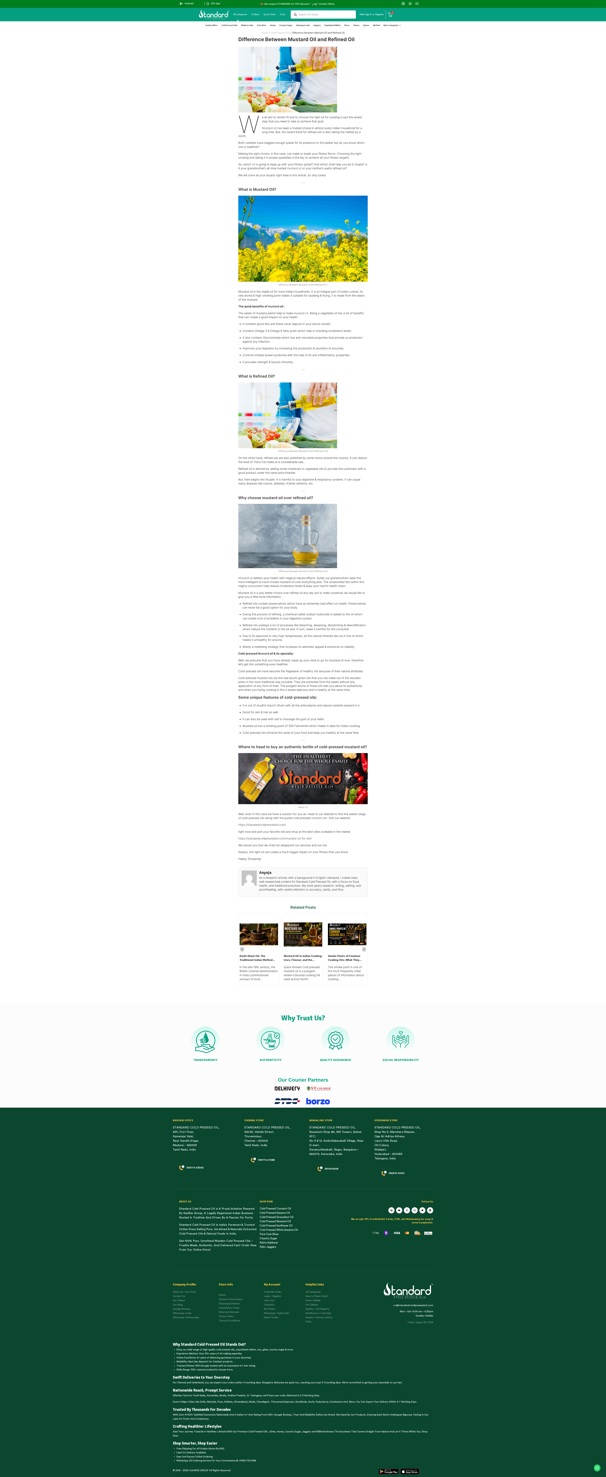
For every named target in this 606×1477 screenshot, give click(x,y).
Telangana (256, 1395)
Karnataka (212, 1395)
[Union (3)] (403, 3)
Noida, (252, 1402)
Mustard (263, 653)
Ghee (272, 1431)
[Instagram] (415, 1210)
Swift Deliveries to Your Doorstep (201, 1377)
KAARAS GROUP (199, 1470)
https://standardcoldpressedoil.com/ (262, 824)
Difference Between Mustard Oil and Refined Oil (318, 33)
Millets (320, 1431)
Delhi (202, 1402)
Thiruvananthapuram (282, 1402)
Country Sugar (293, 1431)
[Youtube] (399, 1210)
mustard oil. (302, 313)
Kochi (311, 1402)
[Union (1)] (410, 3)
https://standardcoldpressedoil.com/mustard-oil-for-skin (275, 838)
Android (189, 3)
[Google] (391, 1210)
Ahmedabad (240, 1402)
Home (264, 33)
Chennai (181, 1382)
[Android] (181, 3)
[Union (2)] (416, 3)
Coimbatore (336, 1402)
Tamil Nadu (199, 1395)
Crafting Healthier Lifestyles (197, 1426)
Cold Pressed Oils (280, 33)
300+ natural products (203, 1370)
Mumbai (211, 1402)
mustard (273, 306)
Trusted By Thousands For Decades (202, 1409)
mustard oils (319, 818)
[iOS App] (207, 3)
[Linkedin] (430, 1210)
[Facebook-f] (407, 1210)
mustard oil (294, 168)
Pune (220, 1402)
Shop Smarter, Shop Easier (195, 1443)
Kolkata (228, 1402)
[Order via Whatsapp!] (597, 1468)
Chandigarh (262, 1402)
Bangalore (267, 1382)
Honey (280, 1431)
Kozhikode (301, 1402)
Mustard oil (269, 128)
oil (253, 164)
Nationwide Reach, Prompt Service (202, 1390)
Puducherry (322, 1402)
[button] (364, 949)
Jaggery (306, 1431)
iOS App (215, 3)
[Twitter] (422, 1210)
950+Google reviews (207, 1366)
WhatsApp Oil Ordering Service (193, 1461)
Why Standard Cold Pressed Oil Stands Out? (209, 1344)
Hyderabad (197, 1382)
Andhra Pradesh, (237, 1395)
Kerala (222, 1395)
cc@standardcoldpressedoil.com (413, 1305)
